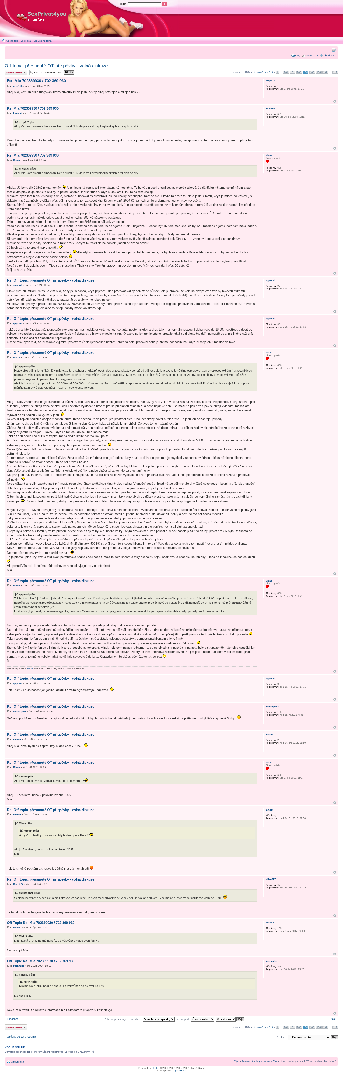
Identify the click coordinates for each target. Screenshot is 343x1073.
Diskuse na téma (43, 40)
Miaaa (16, 160)
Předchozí (13, 1018)
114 (335, 72)
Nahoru (334, 101)
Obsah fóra (12, 40)
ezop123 (18, 86)
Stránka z (263, 72)
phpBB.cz (180, 1070)
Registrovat (311, 55)
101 (286, 72)
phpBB (155, 1068)
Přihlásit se (330, 55)
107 (325, 72)
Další (333, 1018)
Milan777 (18, 884)
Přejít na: (281, 1037)
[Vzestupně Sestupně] (230, 1019)
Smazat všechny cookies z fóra (259, 1061)
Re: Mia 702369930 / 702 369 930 (36, 81)
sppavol (17, 285)
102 (292, 72)
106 (319, 72)
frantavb (17, 113)
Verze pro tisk (333, 50)
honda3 (17, 927)
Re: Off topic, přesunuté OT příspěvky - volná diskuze (50, 280)
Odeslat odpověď (14, 71)
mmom (17, 739)
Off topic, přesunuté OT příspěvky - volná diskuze (56, 65)
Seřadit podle (183, 1019)
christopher (19, 711)
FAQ (297, 55)
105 (312, 72)
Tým (236, 1061)
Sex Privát (26, 40)
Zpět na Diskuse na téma (21, 1036)
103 (299, 72)
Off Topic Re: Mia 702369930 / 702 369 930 (40, 923)
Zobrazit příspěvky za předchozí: (123, 1019)
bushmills (18, 966)
